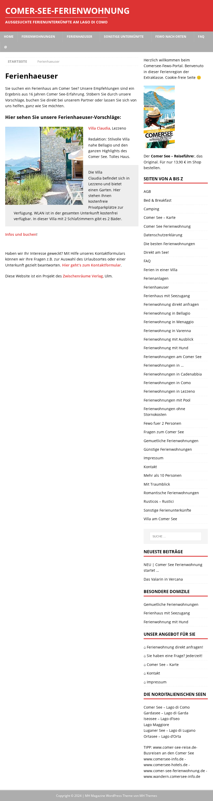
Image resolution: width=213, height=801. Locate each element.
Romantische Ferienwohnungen (171, 492)
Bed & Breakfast (157, 200)
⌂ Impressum (155, 681)
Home (9, 36)
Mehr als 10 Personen (163, 475)
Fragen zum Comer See (164, 431)
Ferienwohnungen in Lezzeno (169, 391)
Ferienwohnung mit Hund (166, 347)
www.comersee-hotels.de (166, 764)
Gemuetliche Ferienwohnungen (171, 440)
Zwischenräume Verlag (83, 276)
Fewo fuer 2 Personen (162, 423)
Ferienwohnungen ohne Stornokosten (164, 411)
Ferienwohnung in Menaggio (169, 321)
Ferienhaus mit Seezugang (167, 295)
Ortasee (150, 736)
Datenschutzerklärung (163, 234)
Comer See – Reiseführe (172, 156)
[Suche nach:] (175, 536)
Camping (151, 208)
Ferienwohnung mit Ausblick (168, 339)
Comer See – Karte (160, 217)
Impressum (153, 457)
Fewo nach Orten (170, 36)
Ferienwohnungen (38, 36)
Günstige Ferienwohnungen (168, 449)
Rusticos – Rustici (159, 501)
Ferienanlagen (156, 278)
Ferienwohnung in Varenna (167, 330)
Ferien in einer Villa (160, 269)
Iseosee (150, 718)
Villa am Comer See (160, 518)
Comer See (153, 707)
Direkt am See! (156, 252)
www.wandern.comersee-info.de (172, 776)
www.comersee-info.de (164, 758)
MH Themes (148, 795)
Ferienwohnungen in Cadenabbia (173, 374)
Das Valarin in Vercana (163, 579)
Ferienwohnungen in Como (167, 382)
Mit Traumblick (157, 484)
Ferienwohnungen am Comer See (173, 356)
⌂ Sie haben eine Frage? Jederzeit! (173, 655)
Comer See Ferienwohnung (167, 226)
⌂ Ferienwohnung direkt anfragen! (173, 647)
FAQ (201, 36)
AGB (147, 191)
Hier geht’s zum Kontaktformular (91, 265)
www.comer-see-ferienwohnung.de (174, 770)
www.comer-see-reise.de (174, 747)
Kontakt (150, 466)
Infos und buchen (20, 234)
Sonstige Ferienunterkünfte (167, 510)
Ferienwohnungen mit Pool (167, 400)
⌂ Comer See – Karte (161, 664)
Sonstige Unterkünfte (124, 36)
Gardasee (152, 712)
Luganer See (154, 730)
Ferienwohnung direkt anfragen (171, 304)
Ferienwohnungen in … (164, 365)
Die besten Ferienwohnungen (169, 243)
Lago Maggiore (156, 724)
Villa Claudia (99, 128)
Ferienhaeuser (79, 36)
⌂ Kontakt (152, 673)
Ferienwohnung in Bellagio (167, 313)
